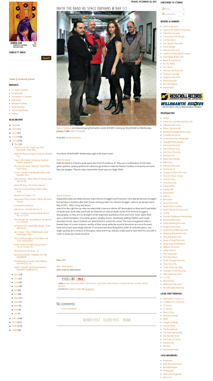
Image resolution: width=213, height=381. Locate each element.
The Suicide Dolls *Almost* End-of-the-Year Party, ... (32, 167)
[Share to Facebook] (73, 278)
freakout (74, 283)
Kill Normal (168, 192)
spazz (145, 283)
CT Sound (167, 308)
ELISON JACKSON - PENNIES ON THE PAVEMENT (30, 256)
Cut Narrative (169, 40)
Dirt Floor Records (171, 152)
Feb (16, 309)
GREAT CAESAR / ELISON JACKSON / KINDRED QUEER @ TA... (30, 268)
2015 (14, 129)
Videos (15, 113)
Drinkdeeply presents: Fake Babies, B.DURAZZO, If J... (30, 262)
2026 (14, 125)
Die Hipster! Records (173, 43)
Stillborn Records (171, 247)
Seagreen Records (171, 77)
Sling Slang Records (172, 236)
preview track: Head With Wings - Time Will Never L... (32, 226)
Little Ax (166, 196)
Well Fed (167, 377)
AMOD (166, 118)
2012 (14, 140)
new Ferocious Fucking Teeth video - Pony (31, 190)
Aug (16, 286)
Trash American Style (173, 267)
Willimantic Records (172, 284)
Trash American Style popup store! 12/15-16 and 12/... (30, 245)
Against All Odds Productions (177, 29)
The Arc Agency (170, 84)
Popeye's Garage (171, 73)
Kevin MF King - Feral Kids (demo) (29, 185)
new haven (112, 283)
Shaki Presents (170, 80)
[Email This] (63, 278)
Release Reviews (19, 103)
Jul (15, 290)
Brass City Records (172, 128)
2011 (14, 318)
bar (67, 283)
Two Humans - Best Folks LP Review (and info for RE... (33, 180)
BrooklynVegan (170, 367)
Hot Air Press (169, 179)
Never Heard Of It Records (175, 209)
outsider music (126, 283)
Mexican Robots (170, 315)
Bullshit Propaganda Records (177, 131)
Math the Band (63, 160)
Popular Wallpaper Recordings (177, 216)
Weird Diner (168, 280)
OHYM (166, 213)
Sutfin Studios (169, 250)
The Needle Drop (171, 335)
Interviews (16, 100)
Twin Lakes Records (172, 274)
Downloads (17, 93)
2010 (14, 322)
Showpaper (168, 370)
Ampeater (168, 360)
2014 (14, 133)
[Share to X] (70, 278)
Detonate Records (171, 145)
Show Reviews (18, 107)
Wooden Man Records (173, 287)
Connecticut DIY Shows (173, 36)
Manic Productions (172, 60)
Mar (16, 305)
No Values (168, 67)
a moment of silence (23, 205)
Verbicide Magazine (172, 374)
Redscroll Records (171, 219)
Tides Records (170, 264)
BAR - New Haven (65, 266)
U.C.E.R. (166, 277)
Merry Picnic (168, 312)
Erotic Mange (169, 46)
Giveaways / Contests (22, 96)
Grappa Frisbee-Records (174, 172)
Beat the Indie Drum (172, 364)
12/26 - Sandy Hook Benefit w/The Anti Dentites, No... (32, 173)
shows (138, 283)
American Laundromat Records (178, 121)
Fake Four (167, 162)
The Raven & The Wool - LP (26, 251)
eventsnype (168, 87)
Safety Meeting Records (174, 223)
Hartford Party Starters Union (177, 53)
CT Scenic (167, 305)
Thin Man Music (170, 257)
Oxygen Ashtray (170, 322)
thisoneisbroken (170, 349)
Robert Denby (75, 289)
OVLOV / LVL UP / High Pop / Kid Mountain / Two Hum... (29, 148)
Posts (167, 8)
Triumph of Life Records (174, 270)
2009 (14, 326)
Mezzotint (167, 199)
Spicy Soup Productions (174, 243)
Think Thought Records (174, 260)
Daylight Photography (173, 142)
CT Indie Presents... (20, 90)
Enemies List (169, 155)
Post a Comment (68, 308)
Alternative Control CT (173, 298)
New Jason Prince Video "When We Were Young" (33, 200)
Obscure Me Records (173, 70)
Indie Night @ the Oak (173, 56)
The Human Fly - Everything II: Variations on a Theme (32, 220)
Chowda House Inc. (172, 135)
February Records (171, 50)
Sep (16, 282)
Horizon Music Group (173, 175)
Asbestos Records (171, 125)
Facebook (22, 79)
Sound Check (169, 325)
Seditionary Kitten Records (175, 230)
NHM (165, 319)
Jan (15, 313)
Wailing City (168, 342)
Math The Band (77, 131)
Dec (16, 144)
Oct (16, 278)
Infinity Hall (168, 189)
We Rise (166, 346)
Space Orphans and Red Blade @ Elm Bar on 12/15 (31, 214)
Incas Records (169, 182)
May (16, 298)
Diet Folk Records (171, 148)
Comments (169, 14)
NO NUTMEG (169, 63)
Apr (16, 301)
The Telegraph (170, 253)
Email (31, 79)
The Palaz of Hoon (171, 339)
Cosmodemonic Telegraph (175, 138)
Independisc (169, 186)
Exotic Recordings (171, 159)
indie (82, 283)
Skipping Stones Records (174, 233)
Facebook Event (73, 137)
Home (127, 320)
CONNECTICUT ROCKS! (173, 302)
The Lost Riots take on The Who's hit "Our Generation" (31, 239)
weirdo (61, 286)
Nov (16, 274)
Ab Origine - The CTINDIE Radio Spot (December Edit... (31, 233)
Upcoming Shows (20, 110)
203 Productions (171, 26)
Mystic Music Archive (172, 206)
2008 (14, 330)
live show (101, 283)
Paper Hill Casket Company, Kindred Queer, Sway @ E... (31, 161)
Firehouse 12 (169, 169)
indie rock (91, 283)
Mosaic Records (170, 203)
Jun (15, 294)
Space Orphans (64, 128)
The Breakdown (170, 329)
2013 (14, 136)
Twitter (12, 79)
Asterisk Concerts (171, 33)
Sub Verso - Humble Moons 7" (28, 209)
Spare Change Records (174, 240)
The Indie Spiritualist (172, 332)
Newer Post (91, 320)
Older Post (111, 320)
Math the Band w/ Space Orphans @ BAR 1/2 (33, 155)
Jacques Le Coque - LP (24, 195)
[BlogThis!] (66, 278)
